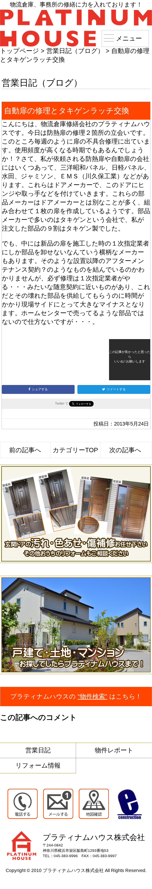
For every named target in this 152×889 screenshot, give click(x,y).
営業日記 (38, 750)
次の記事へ (125, 450)
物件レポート (114, 750)
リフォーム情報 (38, 765)
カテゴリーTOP (75, 450)
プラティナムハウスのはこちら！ (76, 696)
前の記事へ (25, 450)
